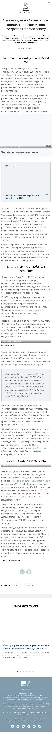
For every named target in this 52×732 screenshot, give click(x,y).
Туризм (5, 641)
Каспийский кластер (36, 448)
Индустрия (29, 585)
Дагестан (17, 585)
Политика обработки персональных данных (18, 712)
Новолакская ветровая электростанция (30, 480)
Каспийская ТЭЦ (9, 75)
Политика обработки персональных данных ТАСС (32, 713)
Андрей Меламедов (10, 560)
